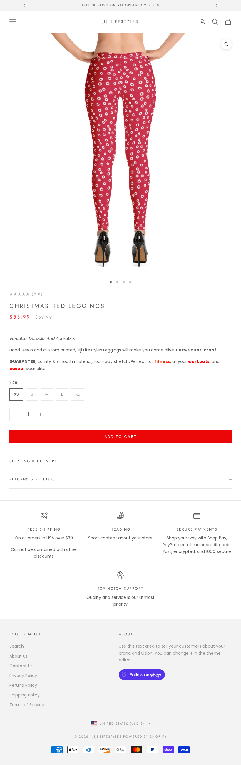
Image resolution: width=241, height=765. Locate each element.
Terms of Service (26, 705)
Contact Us (21, 666)
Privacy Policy (23, 676)
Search (16, 646)
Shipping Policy (24, 695)
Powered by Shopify (145, 736)
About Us (18, 656)
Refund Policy (23, 685)
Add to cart (120, 436)
